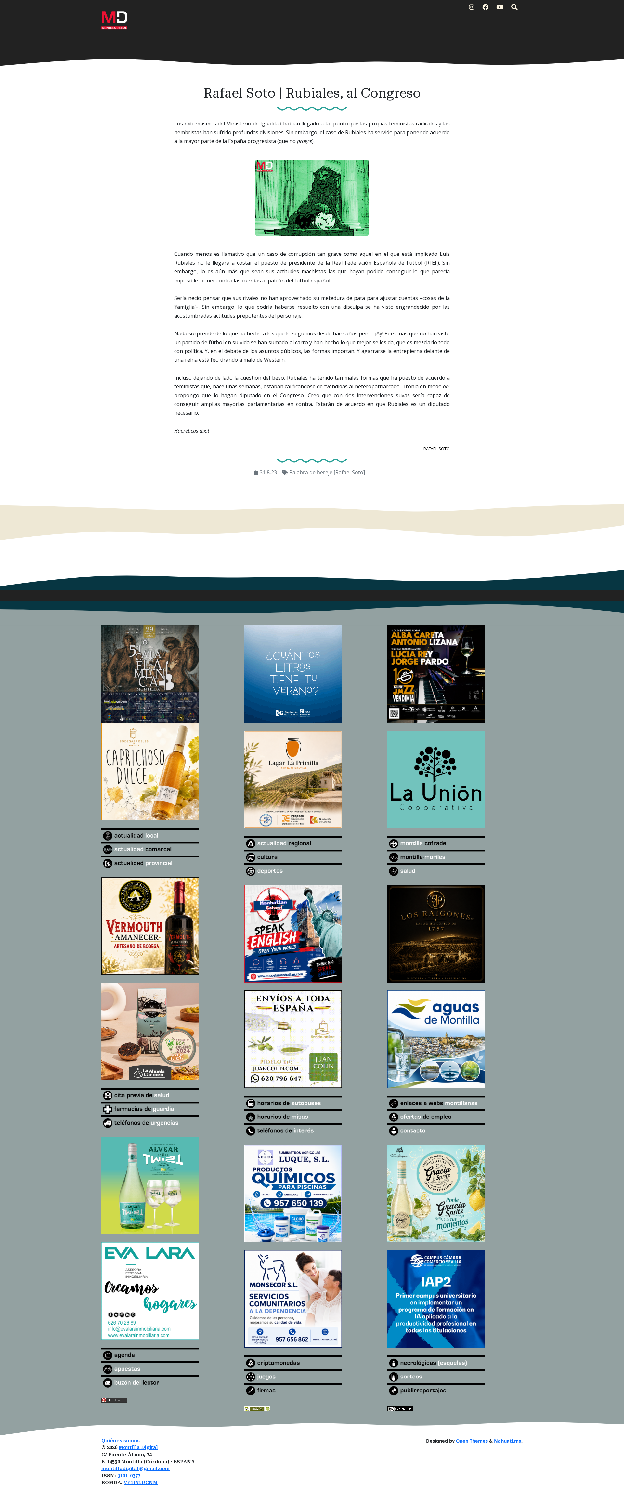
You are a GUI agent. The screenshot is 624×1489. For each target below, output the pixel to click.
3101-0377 (128, 1476)
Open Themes (472, 1441)
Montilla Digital (138, 1447)
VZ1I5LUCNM (141, 1482)
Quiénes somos (120, 1440)
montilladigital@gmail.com (135, 1468)
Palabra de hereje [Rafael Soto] (327, 472)
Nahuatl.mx (507, 1441)
